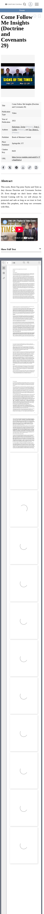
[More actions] (39, 262)
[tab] (4, 268)
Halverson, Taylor (18, 127)
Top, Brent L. (34, 130)
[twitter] (10, 167)
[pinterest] (16, 167)
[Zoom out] (24, 262)
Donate (22, 10)
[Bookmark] (4, 273)
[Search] (3, 262)
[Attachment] (4, 278)
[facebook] (3, 167)
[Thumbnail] (4, 268)
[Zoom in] (28, 262)
